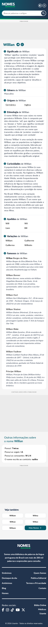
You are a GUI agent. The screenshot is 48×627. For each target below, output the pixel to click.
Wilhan (13, 521)
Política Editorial (38, 578)
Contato (42, 588)
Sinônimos (7, 572)
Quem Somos (40, 572)
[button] (40, 5)
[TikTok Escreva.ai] (12, 609)
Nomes (5, 593)
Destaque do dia (9, 578)
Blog (4, 588)
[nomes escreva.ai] (8, 5)
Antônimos (7, 583)
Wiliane (12, 528)
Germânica (11, 104)
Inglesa (27, 104)
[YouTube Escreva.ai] (18, 609)
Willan (35, 521)
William (12, 515)
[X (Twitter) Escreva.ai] (23, 609)
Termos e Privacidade (36, 583)
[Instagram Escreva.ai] (7, 609)
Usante (42, 613)
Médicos (42, 609)
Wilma (35, 515)
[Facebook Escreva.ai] (3, 609)
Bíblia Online (40, 605)
